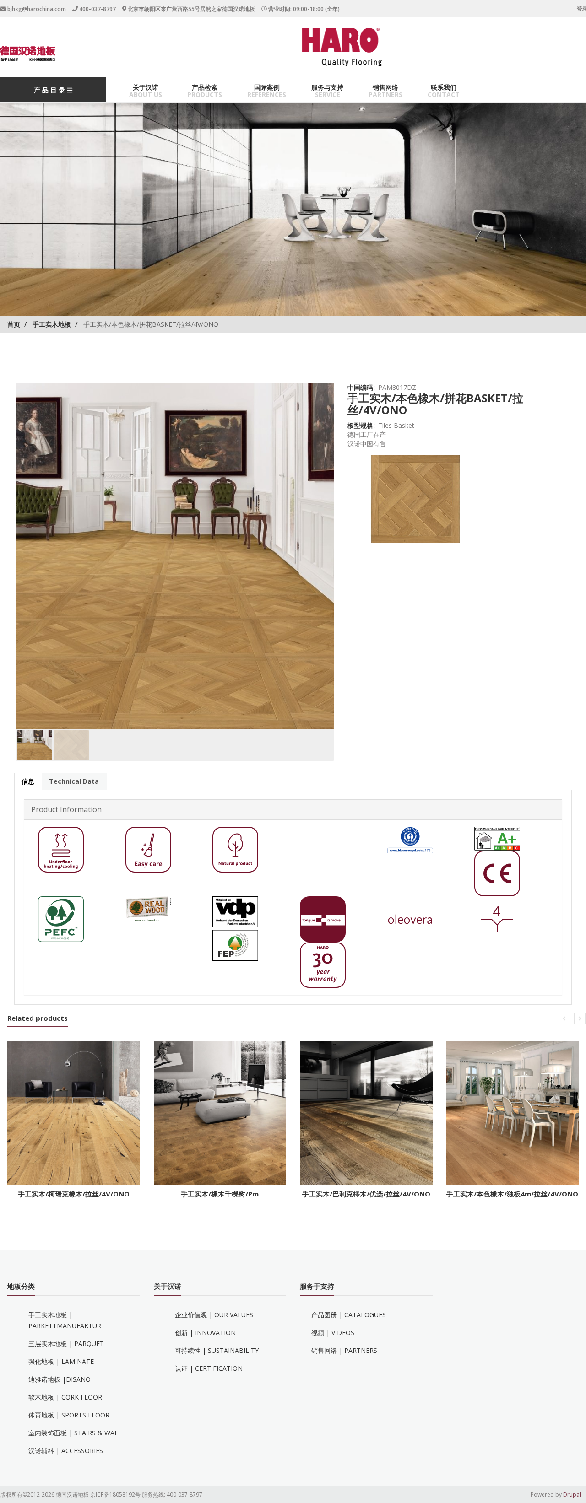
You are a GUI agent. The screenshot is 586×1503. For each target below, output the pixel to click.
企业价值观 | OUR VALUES (214, 1314)
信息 (28, 781)
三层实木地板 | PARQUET (66, 1343)
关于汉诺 (145, 87)
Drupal (572, 1494)
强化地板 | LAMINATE (61, 1361)
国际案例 (267, 87)
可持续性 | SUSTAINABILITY (217, 1350)
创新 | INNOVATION (205, 1332)
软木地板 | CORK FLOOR (65, 1397)
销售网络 (385, 87)
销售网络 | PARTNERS (344, 1350)
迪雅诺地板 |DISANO (59, 1379)
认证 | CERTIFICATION (209, 1368)
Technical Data (74, 781)
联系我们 (443, 87)
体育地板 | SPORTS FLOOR (68, 1415)
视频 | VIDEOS (332, 1332)
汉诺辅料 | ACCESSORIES (65, 1450)
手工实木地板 (52, 324)
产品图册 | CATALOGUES (348, 1314)
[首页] (27, 53)
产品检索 (204, 87)
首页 (13, 324)
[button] (564, 1018)
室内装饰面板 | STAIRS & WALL (75, 1432)
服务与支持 (327, 87)
